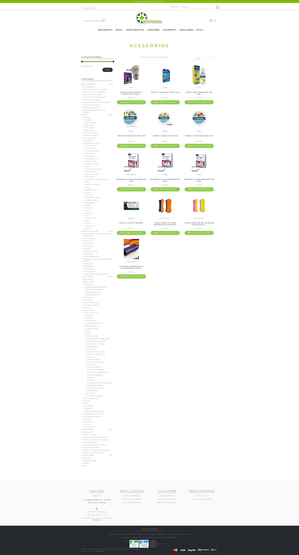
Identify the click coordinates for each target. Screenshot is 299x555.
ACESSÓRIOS (92, 390)
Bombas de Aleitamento (94, 411)
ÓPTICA (199, 30)
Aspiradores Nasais (94, 292)
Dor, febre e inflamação (93, 94)
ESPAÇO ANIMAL (187, 30)
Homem (88, 192)
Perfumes (88, 213)
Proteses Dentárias (92, 256)
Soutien (89, 408)
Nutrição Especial (90, 442)
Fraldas (87, 308)
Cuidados (89, 195)
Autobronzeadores (95, 396)
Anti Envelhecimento (94, 169)
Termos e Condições (132, 496)
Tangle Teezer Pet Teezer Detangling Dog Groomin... (165, 224)
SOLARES (91, 393)
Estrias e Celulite (92, 151)
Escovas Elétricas (91, 251)
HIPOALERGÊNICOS (96, 370)
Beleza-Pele (88, 432)
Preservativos (90, 271)
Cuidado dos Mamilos (93, 416)
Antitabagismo (89, 87)
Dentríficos (89, 246)
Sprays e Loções (91, 135)
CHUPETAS (91, 349)
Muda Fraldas (90, 310)
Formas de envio (202, 496)
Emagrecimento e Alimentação (96, 437)
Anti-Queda (89, 127)
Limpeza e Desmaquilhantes (97, 179)
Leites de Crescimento (94, 323)
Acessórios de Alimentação (96, 287)
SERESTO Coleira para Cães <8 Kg (131, 136)
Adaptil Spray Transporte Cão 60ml (199, 93)
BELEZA (119, 30)
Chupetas (88, 300)
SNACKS (91, 380)
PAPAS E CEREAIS (95, 375)
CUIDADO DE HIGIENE (96, 388)
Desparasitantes (90, 460)
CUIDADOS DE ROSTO (96, 354)
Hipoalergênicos (92, 326)
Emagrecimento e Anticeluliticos (96, 440)
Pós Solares (90, 226)
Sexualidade (88, 264)
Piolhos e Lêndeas (91, 133)
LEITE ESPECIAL (94, 367)
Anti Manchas (91, 171)
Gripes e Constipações (92, 100)
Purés (88, 331)
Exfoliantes (90, 153)
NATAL (84, 465)
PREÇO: (84, 66)
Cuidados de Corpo (92, 302)
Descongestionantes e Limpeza (96, 89)
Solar (88, 187)
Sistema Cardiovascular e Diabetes (97, 450)
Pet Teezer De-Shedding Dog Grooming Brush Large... (131, 267)
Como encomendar (167, 496)
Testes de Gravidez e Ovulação (96, 274)
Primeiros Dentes (91, 398)
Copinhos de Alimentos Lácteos (100, 383)
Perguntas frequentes (167, 502)
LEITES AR (92, 365)
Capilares (87, 117)
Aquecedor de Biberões (94, 289)
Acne (88, 166)
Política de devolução (202, 499)
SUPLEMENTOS (169, 30)
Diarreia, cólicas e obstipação (95, 92)
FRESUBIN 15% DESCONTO (95, 445)
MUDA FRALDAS (93, 359)
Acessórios (89, 120)
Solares (87, 221)
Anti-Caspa (89, 125)
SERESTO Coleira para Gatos (165, 136)
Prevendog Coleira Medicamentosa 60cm (165, 180)
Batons (88, 208)
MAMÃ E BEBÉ (153, 30)
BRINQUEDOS (92, 346)
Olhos (88, 182)
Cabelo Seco (89, 130)
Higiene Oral (88, 241)
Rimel (88, 210)
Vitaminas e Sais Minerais (93, 453)
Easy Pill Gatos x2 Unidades (131, 223)
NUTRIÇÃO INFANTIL (95, 362)
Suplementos (90, 427)
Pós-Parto (89, 421)
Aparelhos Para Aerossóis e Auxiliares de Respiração (97, 235)
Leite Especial (91, 321)
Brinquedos (89, 266)
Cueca (88, 424)
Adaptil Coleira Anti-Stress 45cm (165, 92)
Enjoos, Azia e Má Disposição (95, 97)
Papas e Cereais (92, 328)
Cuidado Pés (91, 148)
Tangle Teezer (91, 122)
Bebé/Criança (89, 282)
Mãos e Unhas (91, 161)
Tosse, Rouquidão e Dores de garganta (93, 111)
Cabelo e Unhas (90, 434)
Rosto (88, 228)
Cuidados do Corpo (92, 143)
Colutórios (89, 243)
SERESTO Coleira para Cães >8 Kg (199, 136)
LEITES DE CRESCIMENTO (98, 372)
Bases (88, 205)
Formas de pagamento (167, 499)
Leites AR (89, 315)
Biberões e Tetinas (93, 295)
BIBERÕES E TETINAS (95, 344)
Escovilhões (89, 254)
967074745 (97, 520)
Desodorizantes (91, 190)
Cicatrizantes (91, 146)
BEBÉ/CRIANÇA (92, 336)
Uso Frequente (90, 138)
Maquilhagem (90, 203)
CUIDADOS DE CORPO (96, 352)
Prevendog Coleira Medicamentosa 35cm (199, 180)
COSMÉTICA (88, 140)
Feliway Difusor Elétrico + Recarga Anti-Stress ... (131, 93)
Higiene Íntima (92, 159)
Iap (87, 216)
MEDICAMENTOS (105, 30)
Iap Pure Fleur (91, 218)
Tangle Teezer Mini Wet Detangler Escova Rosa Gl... (199, 224)
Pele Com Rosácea (93, 184)
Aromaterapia (89, 238)
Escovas (88, 249)
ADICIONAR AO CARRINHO (132, 102)
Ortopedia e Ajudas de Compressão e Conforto (97, 260)
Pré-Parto (89, 419)
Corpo (88, 223)
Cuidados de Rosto (92, 164)
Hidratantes (90, 156)
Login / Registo (88, 7)
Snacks (88, 333)
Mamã (86, 403)
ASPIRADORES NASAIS (96, 341)
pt (174, 7)
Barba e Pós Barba (93, 197)
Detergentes (88, 279)
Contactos (97, 496)
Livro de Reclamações (132, 502)
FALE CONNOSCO (92, 21)
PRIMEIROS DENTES (95, 385)
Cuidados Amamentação (94, 414)
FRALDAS (91, 357)
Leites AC (89, 318)
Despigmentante (92, 174)
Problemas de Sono (91, 107)
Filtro (107, 70)
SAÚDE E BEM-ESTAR (135, 30)
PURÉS (91, 377)
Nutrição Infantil (91, 313)
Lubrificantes (90, 269)
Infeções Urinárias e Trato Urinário (97, 102)
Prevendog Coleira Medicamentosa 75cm (131, 180)
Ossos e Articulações (91, 105)
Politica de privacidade (132, 499)
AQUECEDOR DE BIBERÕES (98, 339)
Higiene (86, 463)
